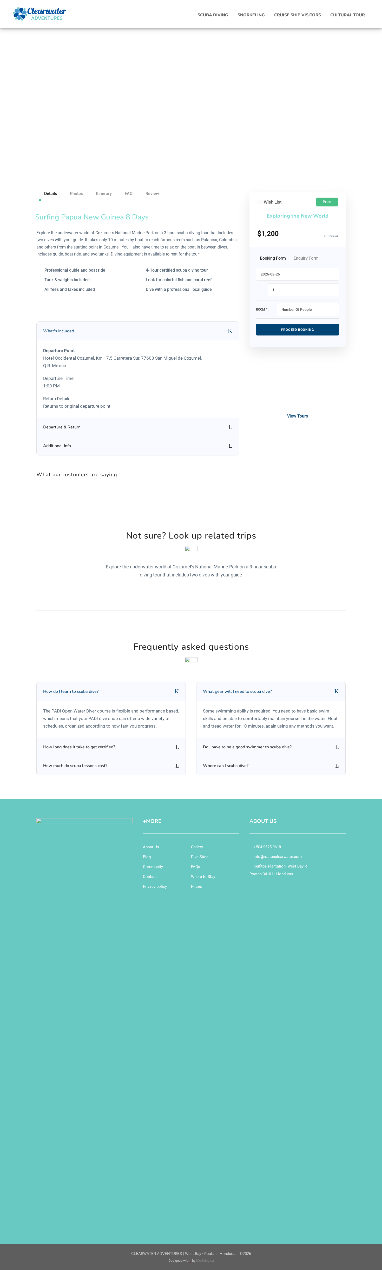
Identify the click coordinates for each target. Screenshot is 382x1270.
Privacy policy (155, 886)
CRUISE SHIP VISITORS (297, 15)
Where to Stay (203, 876)
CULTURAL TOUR (347, 15)
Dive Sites (199, 857)
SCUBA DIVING (212, 15)
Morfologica (205, 1260)
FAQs (195, 866)
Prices (196, 886)
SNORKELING (251, 15)
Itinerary (104, 193)
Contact (150, 876)
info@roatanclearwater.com (277, 856)
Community (153, 866)
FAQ (129, 193)
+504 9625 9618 (267, 847)
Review (152, 193)
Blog (147, 857)
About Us (151, 847)
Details (50, 193)
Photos (76, 193)
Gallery (197, 847)
